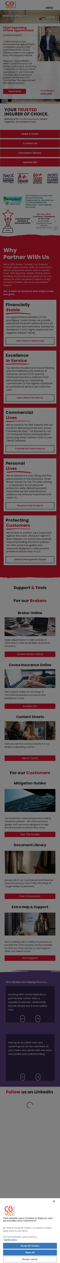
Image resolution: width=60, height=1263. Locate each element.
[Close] (54, 1201)
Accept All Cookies (30, 1246)
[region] (30, 1230)
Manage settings (30, 1259)
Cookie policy (10, 1240)
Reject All (30, 1252)
